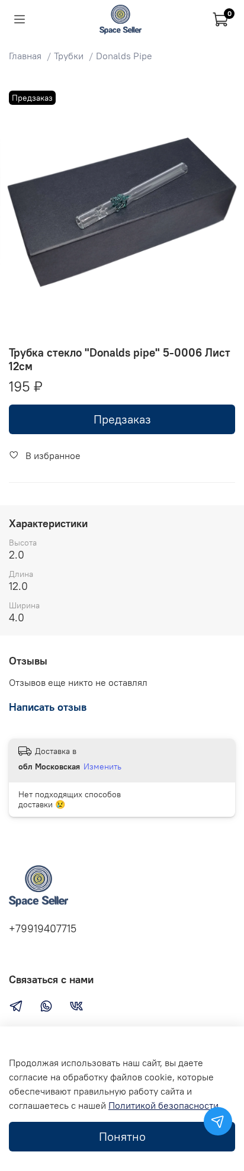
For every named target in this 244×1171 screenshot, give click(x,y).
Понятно (122, 1136)
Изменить (102, 766)
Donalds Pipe (124, 56)
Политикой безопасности (163, 1105)
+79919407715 (42, 928)
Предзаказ (122, 419)
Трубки (69, 56)
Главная (25, 56)
